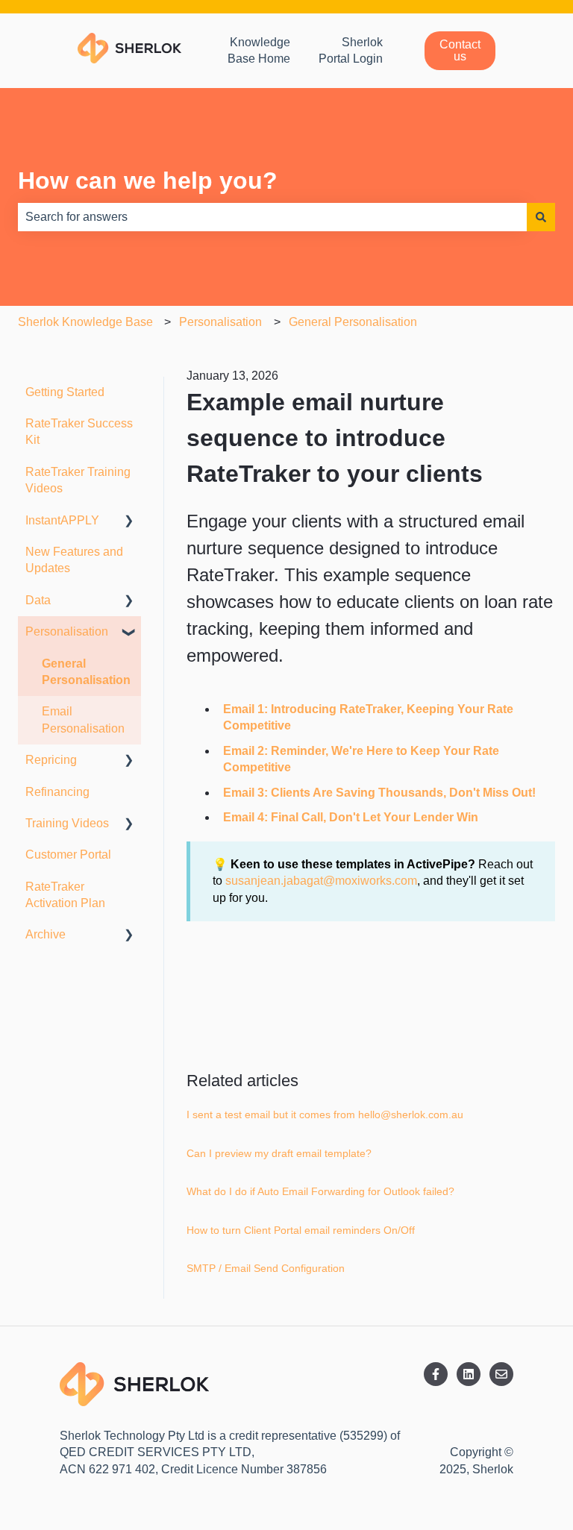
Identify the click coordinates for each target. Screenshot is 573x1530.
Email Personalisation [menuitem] (83, 719)
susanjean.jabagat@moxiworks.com (321, 880)
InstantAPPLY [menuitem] (62, 520)
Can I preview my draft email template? (279, 1153)
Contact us (459, 50)
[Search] (541, 217)
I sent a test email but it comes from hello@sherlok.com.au (325, 1114)
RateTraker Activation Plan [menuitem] (65, 894)
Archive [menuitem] (45, 934)
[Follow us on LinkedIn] (468, 1374)
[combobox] (272, 217)
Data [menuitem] (38, 600)
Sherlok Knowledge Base (85, 322)
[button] (129, 522)
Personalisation (220, 322)
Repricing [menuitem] (51, 759)
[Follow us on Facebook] (436, 1374)
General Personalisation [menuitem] (86, 671)
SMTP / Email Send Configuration (266, 1268)
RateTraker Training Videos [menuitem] (78, 480)
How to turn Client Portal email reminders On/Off (301, 1230)
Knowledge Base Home (259, 50)
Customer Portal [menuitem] (68, 854)
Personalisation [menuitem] (66, 631)
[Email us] (501, 1374)
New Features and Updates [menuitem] (74, 559)
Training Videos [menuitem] (67, 823)
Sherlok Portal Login (351, 50)
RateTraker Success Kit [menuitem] (79, 431)
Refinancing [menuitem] (57, 792)
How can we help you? (148, 180)
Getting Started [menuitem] (64, 392)
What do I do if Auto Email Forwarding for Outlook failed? (320, 1191)
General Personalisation (353, 322)
